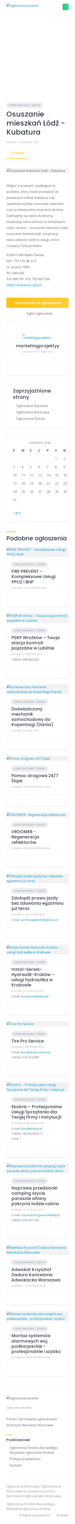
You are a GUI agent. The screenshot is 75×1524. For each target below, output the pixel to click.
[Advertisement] (37, 53)
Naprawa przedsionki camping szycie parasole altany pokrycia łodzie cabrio (35, 1196)
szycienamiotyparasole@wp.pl (40, 1215)
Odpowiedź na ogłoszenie (37, 302)
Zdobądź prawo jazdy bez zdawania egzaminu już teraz (37, 903)
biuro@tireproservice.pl (35, 1052)
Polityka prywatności (25, 1459)
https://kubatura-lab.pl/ (24, 285)
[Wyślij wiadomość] (12, 369)
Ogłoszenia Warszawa (32, 412)
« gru (17, 513)
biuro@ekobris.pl (31, 1128)
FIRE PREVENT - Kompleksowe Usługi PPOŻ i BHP (33, 576)
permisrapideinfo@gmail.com (40, 920)
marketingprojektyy (37, 346)
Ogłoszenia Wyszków (32, 406)
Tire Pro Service (27, 1041)
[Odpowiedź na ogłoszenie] (12, 600)
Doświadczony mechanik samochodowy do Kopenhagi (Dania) (32, 717)
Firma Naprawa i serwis (24, 105)
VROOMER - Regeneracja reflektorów (25, 837)
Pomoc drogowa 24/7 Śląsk (34, 778)
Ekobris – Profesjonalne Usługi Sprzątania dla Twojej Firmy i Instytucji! (36, 1112)
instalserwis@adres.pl (34, 996)
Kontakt (16, 1465)
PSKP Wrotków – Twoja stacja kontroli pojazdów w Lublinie (35, 643)
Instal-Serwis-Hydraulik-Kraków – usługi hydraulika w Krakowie (33, 977)
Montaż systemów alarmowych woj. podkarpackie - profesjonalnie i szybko (36, 1343)
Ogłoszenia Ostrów (30, 418)
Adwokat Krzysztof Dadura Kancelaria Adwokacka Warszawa (36, 1275)
